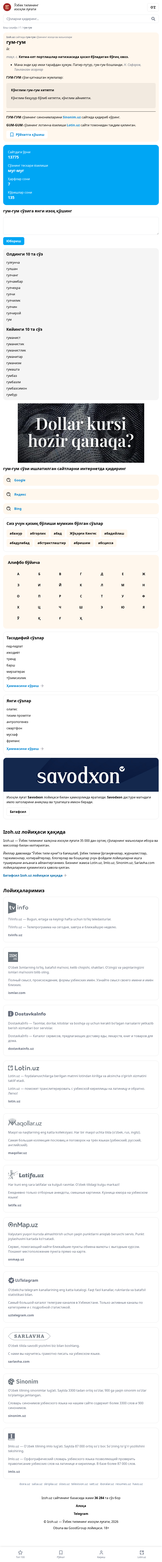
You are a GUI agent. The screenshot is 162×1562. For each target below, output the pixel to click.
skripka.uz (50, 1484)
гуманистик (15, 344)
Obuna (58, 1528)
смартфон (14, 728)
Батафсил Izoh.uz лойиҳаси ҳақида (33, 875)
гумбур (11, 394)
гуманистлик (16, 350)
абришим (82, 543)
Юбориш (13, 241)
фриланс (13, 741)
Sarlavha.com (144, 863)
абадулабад (20, 543)
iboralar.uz (107, 1484)
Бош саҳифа (10, 27)
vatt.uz (93, 1484)
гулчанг (12, 275)
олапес (12, 709)
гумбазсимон (16, 388)
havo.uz (138, 1484)
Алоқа (81, 1506)
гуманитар (14, 356)
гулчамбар (14, 281)
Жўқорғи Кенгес (83, 533)
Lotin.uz (73, 125)
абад (58, 533)
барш (11, 665)
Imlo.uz (109, 863)
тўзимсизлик (16, 678)
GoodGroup (78, 1528)
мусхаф (12, 734)
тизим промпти (19, 715)
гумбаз (11, 375)
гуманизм (13, 363)
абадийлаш (114, 533)
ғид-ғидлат (15, 646)
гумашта (13, 369)
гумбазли (13, 382)
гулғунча (13, 262)
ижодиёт (13, 652)
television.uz (79, 1484)
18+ (106, 1528)
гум (9, 319)
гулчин (11, 307)
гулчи (10, 294)
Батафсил (18, 812)
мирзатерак (16, 671)
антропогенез (17, 722)
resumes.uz (123, 1484)
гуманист (13, 337)
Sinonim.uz (72, 117)
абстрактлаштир (52, 543)
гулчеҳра (13, 288)
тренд (11, 659)
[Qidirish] (153, 19)
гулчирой (13, 313)
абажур (16, 533)
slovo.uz (64, 1484)
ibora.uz (24, 1484)
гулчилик (13, 300)
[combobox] (81, 19)
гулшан (12, 269)
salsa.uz (37, 1484)
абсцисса (105, 543)
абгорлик (38, 533)
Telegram (81, 1514)
